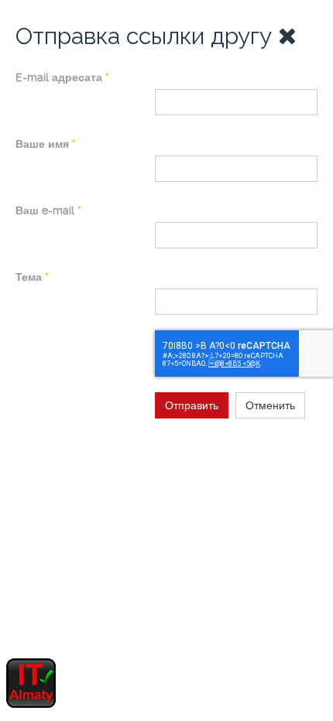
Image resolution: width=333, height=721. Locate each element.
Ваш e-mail (48, 210)
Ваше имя (45, 144)
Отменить (270, 405)
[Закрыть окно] (287, 36)
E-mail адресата (61, 77)
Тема (31, 277)
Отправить (191, 405)
